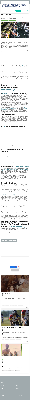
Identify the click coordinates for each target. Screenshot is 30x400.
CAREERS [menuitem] (2, 388)
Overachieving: (8, 89)
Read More (26, 307)
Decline (24, 10)
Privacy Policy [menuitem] (6, 395)
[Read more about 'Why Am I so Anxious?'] (15, 283)
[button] (28, 1)
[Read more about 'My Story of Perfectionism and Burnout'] (15, 350)
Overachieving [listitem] (7, 305)
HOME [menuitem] (2, 382)
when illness (24, 65)
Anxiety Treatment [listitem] (14, 305)
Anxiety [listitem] (3, 305)
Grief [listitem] (6, 370)
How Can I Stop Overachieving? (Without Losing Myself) (13, 327)
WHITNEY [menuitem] (17, 385)
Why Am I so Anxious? (6, 293)
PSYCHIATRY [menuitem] (3, 385)
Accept (18, 10)
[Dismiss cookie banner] (27, 2)
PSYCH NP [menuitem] (17, 388)
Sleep (4, 126)
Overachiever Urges (22, 166)
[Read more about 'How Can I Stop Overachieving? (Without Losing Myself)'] (15, 318)
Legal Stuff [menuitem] (2, 395)
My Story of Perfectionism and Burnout (9, 358)
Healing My (6, 94)
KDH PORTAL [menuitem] (17, 390)
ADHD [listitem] (13, 370)
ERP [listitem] (10, 305)
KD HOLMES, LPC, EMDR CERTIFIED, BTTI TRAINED (10, 298)
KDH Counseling (18, 226)
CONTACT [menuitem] (2, 390)
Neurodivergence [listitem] (20, 305)
